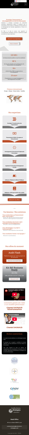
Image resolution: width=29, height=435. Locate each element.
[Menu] (25, 4)
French (18, 1)
